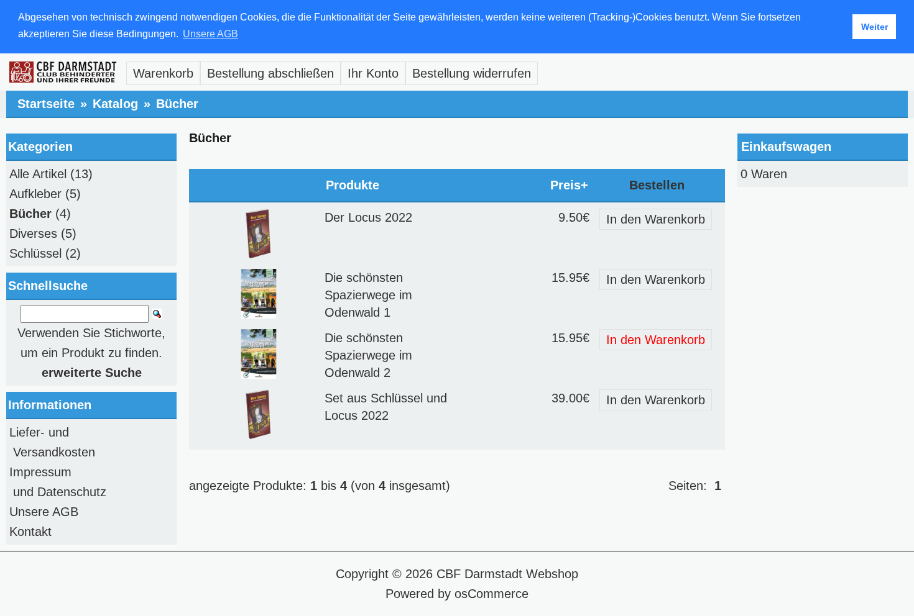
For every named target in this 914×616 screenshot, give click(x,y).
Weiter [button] (874, 27)
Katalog (115, 104)
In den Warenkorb (655, 219)
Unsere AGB (43, 512)
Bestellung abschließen (270, 73)
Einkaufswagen (786, 146)
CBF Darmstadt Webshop (507, 574)
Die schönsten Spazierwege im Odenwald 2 (368, 355)
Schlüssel (35, 253)
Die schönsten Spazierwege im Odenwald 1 (368, 295)
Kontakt (30, 531)
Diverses (33, 233)
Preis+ (569, 185)
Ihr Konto (373, 73)
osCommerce (492, 593)
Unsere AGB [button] (210, 34)
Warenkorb (163, 73)
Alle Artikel (38, 174)
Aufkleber (35, 194)
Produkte (352, 185)
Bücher (177, 104)
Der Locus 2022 (368, 217)
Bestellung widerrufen (471, 73)
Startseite (46, 104)
